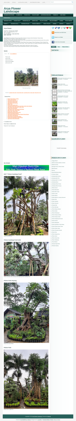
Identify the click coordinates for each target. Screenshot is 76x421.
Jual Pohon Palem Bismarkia (13, 118)
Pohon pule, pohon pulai (13, 111)
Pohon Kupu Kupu (61, 125)
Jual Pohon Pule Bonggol (13, 115)
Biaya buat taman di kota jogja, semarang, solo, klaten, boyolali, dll (65, 91)
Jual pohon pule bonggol (13, 100)
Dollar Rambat (53, 20)
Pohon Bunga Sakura (56, 209)
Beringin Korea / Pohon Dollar (58, 166)
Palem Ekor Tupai (55, 191)
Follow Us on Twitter (59, 37)
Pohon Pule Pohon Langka (13, 98)
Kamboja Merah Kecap (56, 185)
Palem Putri (54, 199)
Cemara (61, 23)
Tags (59, 46)
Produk (14, 2)
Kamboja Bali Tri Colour (57, 180)
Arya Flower (7, 2)
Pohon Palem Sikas (56, 228)
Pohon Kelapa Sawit (56, 216)
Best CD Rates (57, 419)
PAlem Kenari (55, 187)
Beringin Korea (8, 20)
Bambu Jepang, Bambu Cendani (58, 162)
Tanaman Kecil (15, 23)
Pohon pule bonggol (12, 99)
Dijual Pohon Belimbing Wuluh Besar (15, 117)
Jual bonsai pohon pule (12, 101)
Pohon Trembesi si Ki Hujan (63, 113)
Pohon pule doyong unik (13, 105)
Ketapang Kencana (46, 15)
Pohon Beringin (55, 207)
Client (43, 2)
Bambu (55, 23)
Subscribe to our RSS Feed (60, 32)
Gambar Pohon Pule (12, 92)
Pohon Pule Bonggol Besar (13, 113)
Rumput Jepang (55, 245)
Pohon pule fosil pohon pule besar (65, 78)
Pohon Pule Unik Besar (12, 108)
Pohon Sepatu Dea (56, 234)
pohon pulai (32, 92)
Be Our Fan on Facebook (60, 42)
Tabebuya (55, 15)
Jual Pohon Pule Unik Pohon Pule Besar (16, 109)
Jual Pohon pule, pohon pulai (14, 110)
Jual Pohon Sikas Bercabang (64, 107)
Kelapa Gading (43, 20)
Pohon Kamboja (36, 23)
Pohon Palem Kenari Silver (57, 226)
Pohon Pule (27, 15)
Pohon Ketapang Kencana (57, 218)
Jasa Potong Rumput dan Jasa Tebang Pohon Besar (18, 114)
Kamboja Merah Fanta (56, 183)
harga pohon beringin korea (63, 131)
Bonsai (68, 23)
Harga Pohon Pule (20, 92)
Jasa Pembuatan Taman (35, 2)
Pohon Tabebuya (55, 239)
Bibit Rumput (54, 168)
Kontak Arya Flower (22, 2)
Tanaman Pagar (25, 23)
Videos (53, 46)
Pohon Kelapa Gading (56, 214)
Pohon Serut (17, 20)
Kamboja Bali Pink (55, 178)
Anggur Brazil (55, 160)
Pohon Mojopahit (55, 222)
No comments (13, 53)
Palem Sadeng (55, 201)
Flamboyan (19, 15)
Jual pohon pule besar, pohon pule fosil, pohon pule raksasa (20, 106)
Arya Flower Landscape (12, 10)
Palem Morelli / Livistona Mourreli (58, 197)
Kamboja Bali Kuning (56, 176)
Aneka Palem (47, 23)
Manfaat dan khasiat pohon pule (14, 112)
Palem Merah (54, 195)
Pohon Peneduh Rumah (57, 230)
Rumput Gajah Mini (56, 243)
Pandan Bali (7, 17)
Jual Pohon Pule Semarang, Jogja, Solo (16, 107)
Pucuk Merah (68, 20)
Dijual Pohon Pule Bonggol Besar (14, 116)
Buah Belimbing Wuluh (56, 172)
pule (40, 92)
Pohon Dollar (26, 20)
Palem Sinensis (55, 203)
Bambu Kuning (55, 164)
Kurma (61, 20)
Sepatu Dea (35, 20)
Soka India (62, 15)
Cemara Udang (55, 174)
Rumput (6, 23)
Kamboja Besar (55, 182)
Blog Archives (65, 46)
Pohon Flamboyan (55, 212)
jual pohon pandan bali (62, 101)
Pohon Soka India (61, 84)
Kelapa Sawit (35, 15)
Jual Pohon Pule (27, 92)
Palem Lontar (54, 193)
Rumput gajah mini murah (63, 96)
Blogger (49, 416)
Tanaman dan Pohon (9, 15)
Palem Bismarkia (55, 189)
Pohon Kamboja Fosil (62, 119)
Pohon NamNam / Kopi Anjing (58, 224)
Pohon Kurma (55, 220)
